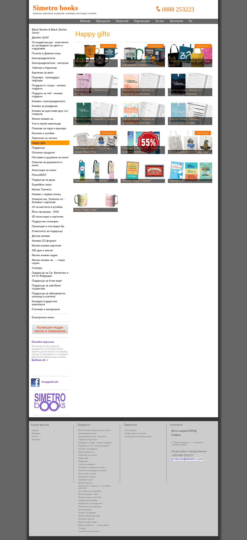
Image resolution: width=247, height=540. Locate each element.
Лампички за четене (44, 138)
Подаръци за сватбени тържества (46, 287)
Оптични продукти (43, 152)
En (190, 21)
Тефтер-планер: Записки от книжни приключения (95, 121)
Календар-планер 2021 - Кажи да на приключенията (141, 149)
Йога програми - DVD (45, 211)
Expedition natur (42, 184)
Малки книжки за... (43, 118)
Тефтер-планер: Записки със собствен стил (91, 92)
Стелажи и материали (46, 309)
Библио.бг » (40, 359)
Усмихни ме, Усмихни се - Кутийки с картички (48, 200)
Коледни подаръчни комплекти (44, 303)
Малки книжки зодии (45, 255)
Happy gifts (38, 142)
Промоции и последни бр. (48, 226)
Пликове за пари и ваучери (49, 128)
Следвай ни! (49, 381)
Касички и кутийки (43, 133)
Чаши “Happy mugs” (86, 209)
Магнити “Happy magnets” (136, 180)
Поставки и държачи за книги (50, 157)
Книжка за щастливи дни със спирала (50, 112)
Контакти (176, 21)
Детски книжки (41, 235)
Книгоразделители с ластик (91, 180)
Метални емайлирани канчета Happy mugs (92, 63)
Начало (85, 21)
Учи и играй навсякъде (46, 123)
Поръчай (122, 21)
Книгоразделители (43, 58)
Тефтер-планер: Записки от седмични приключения (138, 92)
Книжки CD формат (44, 240)
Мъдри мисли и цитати (135, 433)
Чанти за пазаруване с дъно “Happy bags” (190, 63)
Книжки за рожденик (44, 105)
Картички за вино (42, 72)
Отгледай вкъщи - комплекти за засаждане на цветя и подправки (50, 45)
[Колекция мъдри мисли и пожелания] (49, 333)
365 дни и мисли (42, 250)
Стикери (37, 267)
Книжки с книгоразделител (48, 101)
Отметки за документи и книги (47, 164)
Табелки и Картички (44, 67)
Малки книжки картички (46, 245)
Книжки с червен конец (46, 194)
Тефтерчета (176, 180)
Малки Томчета (41, 189)
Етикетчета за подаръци (47, 231)
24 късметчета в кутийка (47, 206)
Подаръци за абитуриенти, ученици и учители (49, 295)
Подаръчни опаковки (45, 221)
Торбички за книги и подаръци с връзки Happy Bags (93, 149)
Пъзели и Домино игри (46, 53)
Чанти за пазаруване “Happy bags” (189, 151)
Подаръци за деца (43, 179)
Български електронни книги (138, 436)
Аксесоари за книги (44, 170)
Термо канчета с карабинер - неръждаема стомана (138, 63)
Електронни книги (43, 317)
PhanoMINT (39, 174)
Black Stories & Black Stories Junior (49, 31)
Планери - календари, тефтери (46, 79)
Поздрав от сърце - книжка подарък (49, 87)
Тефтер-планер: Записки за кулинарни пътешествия (138, 121)
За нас (159, 21)
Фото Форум (130, 430)
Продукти (103, 21)
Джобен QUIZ (40, 37)
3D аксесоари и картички (47, 216)
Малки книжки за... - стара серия (48, 261)
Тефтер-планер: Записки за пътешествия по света (185, 121)
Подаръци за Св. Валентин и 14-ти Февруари (50, 274)
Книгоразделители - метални (50, 62)
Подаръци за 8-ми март (47, 280)
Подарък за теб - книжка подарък (47, 95)
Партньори (142, 21)
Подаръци (38, 147)
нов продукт (108, 46)
